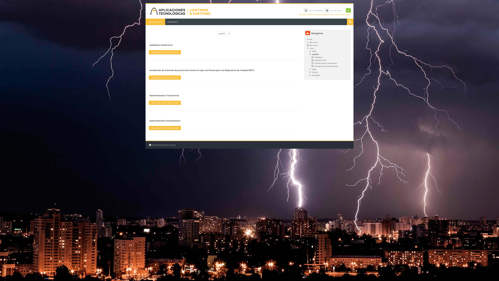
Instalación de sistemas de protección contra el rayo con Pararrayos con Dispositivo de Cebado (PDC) (201, 70)
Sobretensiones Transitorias (164, 95)
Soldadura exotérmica (161, 45)
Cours (312, 48)
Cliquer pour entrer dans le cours (165, 52)
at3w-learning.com (155, 22)
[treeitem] (327, 57)
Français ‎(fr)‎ (172, 22)
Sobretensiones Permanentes (164, 120)
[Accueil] (180, 11)
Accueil (309, 39)
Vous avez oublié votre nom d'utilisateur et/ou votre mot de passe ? (325, 14)
